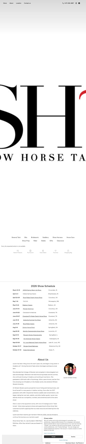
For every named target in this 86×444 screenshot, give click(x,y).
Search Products (17, 252)
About (11, 3)
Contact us (27, 3)
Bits (26, 237)
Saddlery (46, 237)
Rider (35, 241)
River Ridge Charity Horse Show (32, 297)
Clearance (60, 241)
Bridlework (35, 237)
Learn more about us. (49, 433)
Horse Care (70, 237)
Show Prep (26, 241)
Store (5, 3)
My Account (30, 252)
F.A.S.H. (25, 301)
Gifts (51, 241)
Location (18, 3)
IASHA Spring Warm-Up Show (32, 290)
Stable (43, 241)
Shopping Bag (68, 252)
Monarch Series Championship (32, 335)
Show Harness (58, 237)
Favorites (55, 252)
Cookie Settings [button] (63, 440)
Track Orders (43, 252)
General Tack (16, 237)
